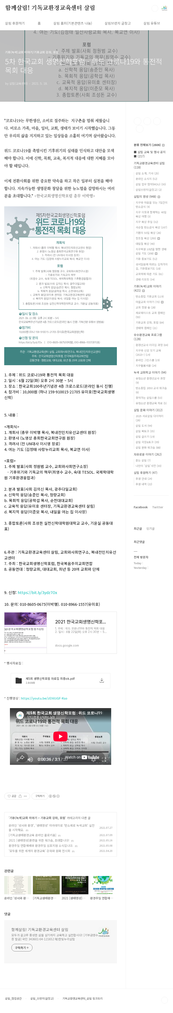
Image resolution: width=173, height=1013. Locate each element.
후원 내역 (144, 484)
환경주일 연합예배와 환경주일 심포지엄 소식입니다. (41, 845)
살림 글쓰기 (145, 437)
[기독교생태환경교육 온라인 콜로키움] (32, 835)
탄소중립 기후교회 (150, 296)
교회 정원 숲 (145, 307)
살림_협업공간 (13, 998)
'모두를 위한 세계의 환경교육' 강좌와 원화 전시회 (39, 851)
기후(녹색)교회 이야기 (23, 818)
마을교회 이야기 (148, 302)
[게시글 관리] (25, 796)
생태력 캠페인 (146, 328)
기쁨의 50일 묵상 (148, 233)
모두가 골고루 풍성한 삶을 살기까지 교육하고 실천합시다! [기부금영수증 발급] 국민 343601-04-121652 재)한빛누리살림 (54, 937)
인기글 (150, 528)
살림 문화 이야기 (148, 410)
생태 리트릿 (145, 279)
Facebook (141, 507)
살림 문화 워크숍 (148, 447)
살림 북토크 (145, 431)
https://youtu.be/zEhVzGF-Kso (44, 698)
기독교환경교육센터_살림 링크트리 (82, 998)
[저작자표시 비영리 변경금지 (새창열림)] (54, 796)
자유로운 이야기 (148, 454)
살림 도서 (144, 426)
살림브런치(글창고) (149, 190)
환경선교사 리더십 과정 (152, 345)
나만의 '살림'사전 (148, 466)
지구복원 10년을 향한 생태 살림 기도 (151, 251)
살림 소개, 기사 (147, 173)
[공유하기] (20, 796)
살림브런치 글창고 (118, 23)
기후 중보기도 (146, 259)
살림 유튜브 (151, 23)
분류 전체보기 (147, 145)
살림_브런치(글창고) (42, 998)
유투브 (139, 129)
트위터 (157, 121)
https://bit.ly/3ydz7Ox (37, 592)
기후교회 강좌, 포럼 (53, 818)
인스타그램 (147, 121)
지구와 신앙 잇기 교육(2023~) (148, 352)
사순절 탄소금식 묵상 (151, 227)
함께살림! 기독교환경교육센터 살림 (50, 8)
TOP (164, 1000)
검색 (155, 8)
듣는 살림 (143, 460)
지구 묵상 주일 (147, 222)
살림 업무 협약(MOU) (151, 184)
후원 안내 (144, 479)
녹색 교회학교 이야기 (150, 372)
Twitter (157, 507)
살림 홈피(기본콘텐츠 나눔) (72, 23)
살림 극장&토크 (147, 442)
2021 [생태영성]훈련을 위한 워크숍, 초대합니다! (39, 840)
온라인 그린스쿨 (148, 360)
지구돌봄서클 (146, 366)
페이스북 (137, 121)
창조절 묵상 (146, 238)
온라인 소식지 (146, 179)
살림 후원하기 (15, 23)
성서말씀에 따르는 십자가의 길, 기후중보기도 (152, 266)
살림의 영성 (145, 196)
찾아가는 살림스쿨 (149, 398)
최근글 (138, 528)
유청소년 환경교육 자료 (151, 403)
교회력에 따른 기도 (149, 274)
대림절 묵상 (145, 244)
